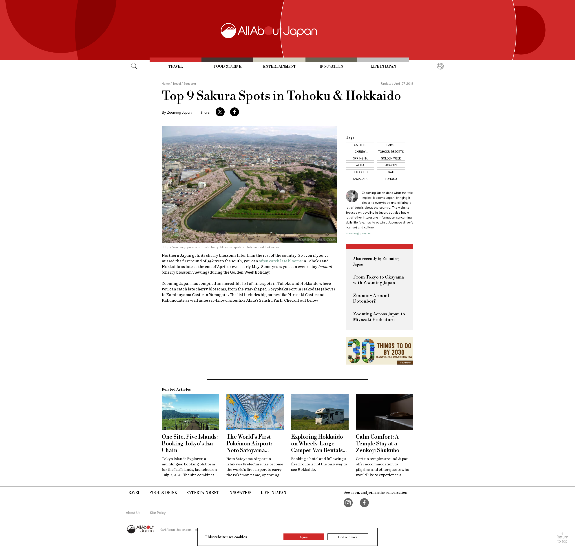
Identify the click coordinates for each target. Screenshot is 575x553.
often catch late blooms (280, 260)
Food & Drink (227, 66)
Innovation (331, 66)
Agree (304, 537)
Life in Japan (383, 66)
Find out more (348, 537)
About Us (133, 512)
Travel (175, 66)
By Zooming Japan (177, 111)
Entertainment (279, 66)
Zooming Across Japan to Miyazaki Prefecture (379, 317)
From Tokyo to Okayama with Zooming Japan (378, 280)
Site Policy (158, 512)
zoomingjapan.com (359, 233)
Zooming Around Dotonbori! (371, 298)
